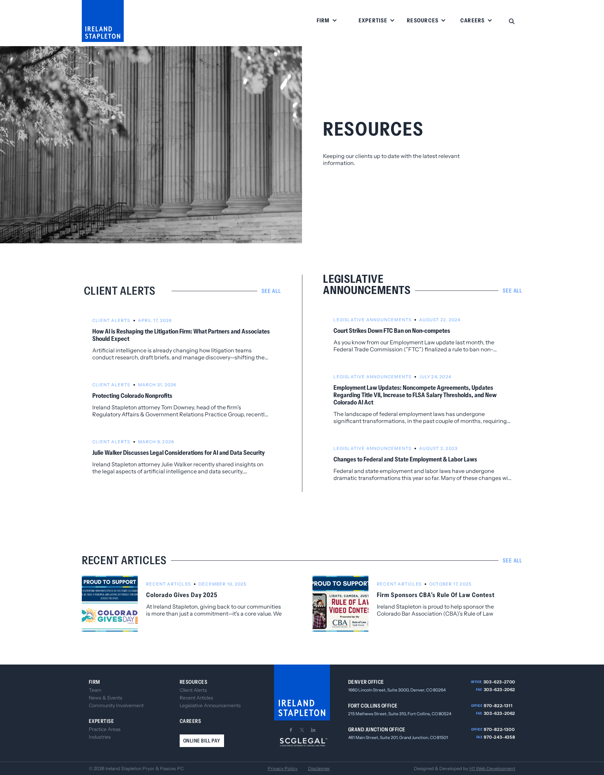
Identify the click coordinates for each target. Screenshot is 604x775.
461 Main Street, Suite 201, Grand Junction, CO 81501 (398, 737)
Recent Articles (196, 697)
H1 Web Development (492, 768)
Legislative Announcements (210, 705)
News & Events (105, 697)
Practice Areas (105, 729)
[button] (327, 21)
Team (95, 690)
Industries (100, 736)
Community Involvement (116, 705)
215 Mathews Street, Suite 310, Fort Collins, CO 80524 (399, 713)
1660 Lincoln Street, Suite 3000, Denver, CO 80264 (397, 690)
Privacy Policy (282, 768)
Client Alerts (193, 690)
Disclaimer (319, 768)
